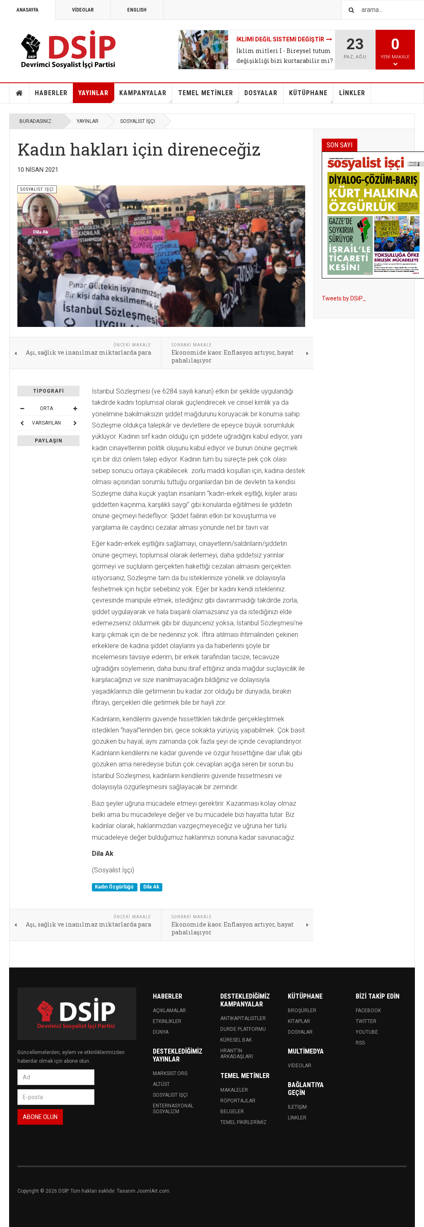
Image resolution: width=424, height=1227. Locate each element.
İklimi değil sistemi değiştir (280, 39)
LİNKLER (352, 93)
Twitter (366, 1021)
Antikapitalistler (243, 1018)
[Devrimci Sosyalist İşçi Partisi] (69, 50)
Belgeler (232, 1111)
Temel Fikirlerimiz (243, 1122)
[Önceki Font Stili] (21, 422)
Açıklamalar (169, 1010)
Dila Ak (151, 887)
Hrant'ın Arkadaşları (236, 1053)
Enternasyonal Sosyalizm (173, 1108)
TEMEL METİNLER (205, 93)
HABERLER (51, 93)
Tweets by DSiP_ (344, 298)
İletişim (297, 1107)
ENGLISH (137, 10)
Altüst (161, 1084)
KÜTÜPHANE (308, 93)
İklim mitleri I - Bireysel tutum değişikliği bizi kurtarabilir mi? (284, 56)
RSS (360, 1043)
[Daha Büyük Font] (75, 408)
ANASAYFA (28, 10)
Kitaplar (299, 1021)
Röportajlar (237, 1101)
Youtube (367, 1032)
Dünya (161, 1032)
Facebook (368, 1010)
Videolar (299, 1066)
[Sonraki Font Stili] (75, 422)
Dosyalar (300, 1032)
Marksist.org (170, 1073)
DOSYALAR (260, 93)
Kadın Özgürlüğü (115, 887)
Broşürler (302, 1010)
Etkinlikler (167, 1021)
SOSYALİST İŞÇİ (137, 121)
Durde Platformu (243, 1029)
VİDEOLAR (83, 10)
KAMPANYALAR (142, 93)
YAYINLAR (93, 93)
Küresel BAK (236, 1040)
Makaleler (234, 1090)
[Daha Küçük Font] (21, 408)
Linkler (297, 1118)
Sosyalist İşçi (170, 1095)
